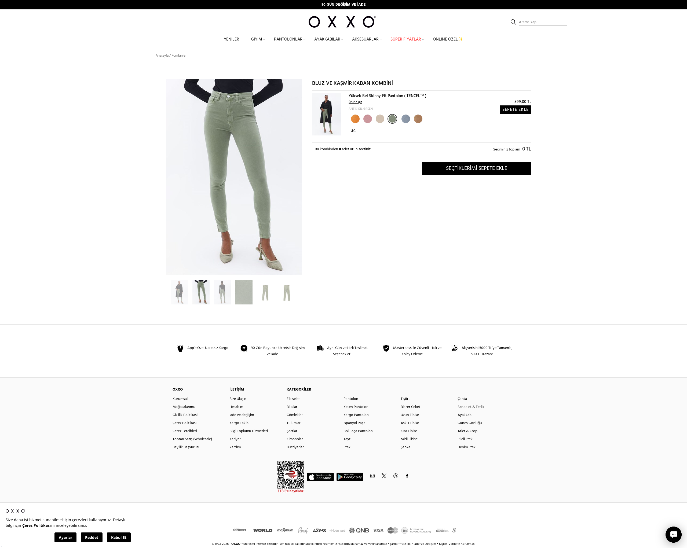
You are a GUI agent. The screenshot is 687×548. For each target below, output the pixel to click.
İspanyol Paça (355, 423)
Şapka (405, 447)
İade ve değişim (241, 415)
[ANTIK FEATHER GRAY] (379, 118)
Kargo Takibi (239, 423)
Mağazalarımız (184, 407)
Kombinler (179, 55)
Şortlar (292, 431)
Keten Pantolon (356, 407)
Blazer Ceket (410, 407)
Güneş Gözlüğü (470, 423)
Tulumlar (294, 423)
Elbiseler (293, 399)
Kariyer (235, 439)
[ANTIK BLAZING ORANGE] (354, 118)
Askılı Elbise (410, 423)
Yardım (235, 447)
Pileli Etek (465, 439)
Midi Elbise (409, 439)
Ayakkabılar (327, 39)
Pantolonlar (288, 39)
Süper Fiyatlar (405, 39)
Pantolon (351, 399)
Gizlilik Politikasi (185, 415)
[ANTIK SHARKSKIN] (405, 118)
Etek (347, 447)
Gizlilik (406, 544)
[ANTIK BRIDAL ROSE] (367, 118)
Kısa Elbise (409, 431)
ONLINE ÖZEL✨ (448, 39)
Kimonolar (295, 439)
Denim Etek (467, 447)
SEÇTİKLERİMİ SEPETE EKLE (476, 168)
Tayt (347, 439)
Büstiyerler (295, 447)
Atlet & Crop (467, 431)
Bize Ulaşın (237, 399)
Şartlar (394, 544)
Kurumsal (180, 399)
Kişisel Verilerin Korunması (457, 544)
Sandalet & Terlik (471, 407)
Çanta (462, 399)
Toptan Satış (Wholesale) (192, 439)
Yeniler (231, 39)
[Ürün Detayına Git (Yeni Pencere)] (326, 114)
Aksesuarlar (365, 39)
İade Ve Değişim (425, 544)
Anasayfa (162, 55)
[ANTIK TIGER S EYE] (417, 118)
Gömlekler (295, 415)
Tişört (405, 399)
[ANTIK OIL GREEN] (392, 119)
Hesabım (236, 407)
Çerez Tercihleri (185, 431)
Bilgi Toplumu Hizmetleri (248, 431)
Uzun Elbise (410, 415)
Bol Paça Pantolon (358, 431)
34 (353, 131)
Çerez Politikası (184, 423)
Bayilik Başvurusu (186, 447)
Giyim (256, 39)
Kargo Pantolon (356, 415)
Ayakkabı (465, 415)
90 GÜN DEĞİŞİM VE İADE (343, 5)
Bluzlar (292, 407)
